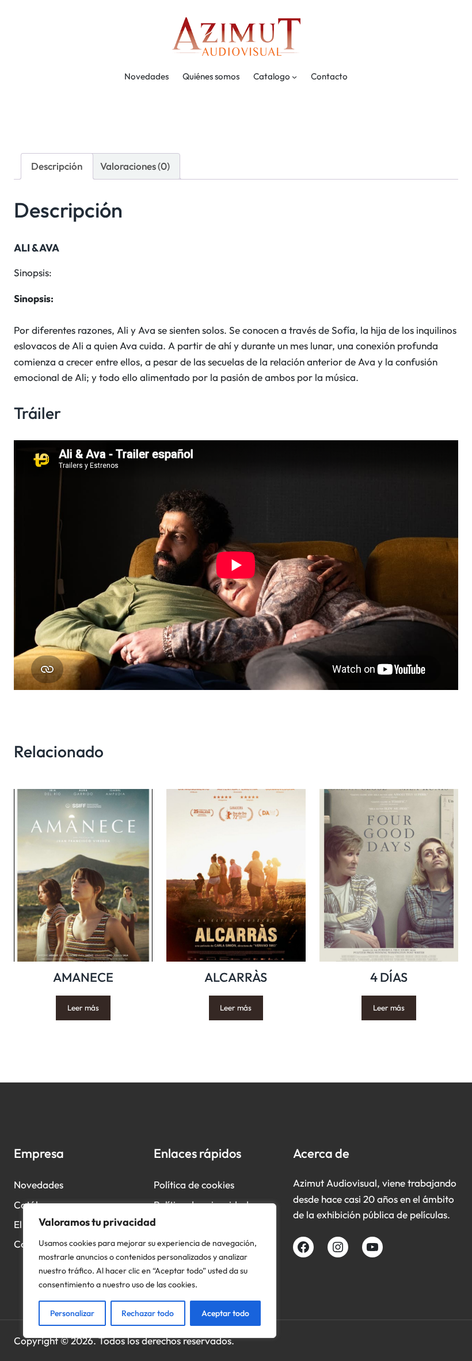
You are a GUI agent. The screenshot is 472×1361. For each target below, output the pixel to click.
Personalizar (72, 1313)
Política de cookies (194, 1185)
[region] (149, 1270)
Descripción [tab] (56, 166)
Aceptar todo (225, 1313)
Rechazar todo (147, 1313)
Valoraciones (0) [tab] (135, 166)
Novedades (38, 1185)
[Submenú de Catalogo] (294, 76)
